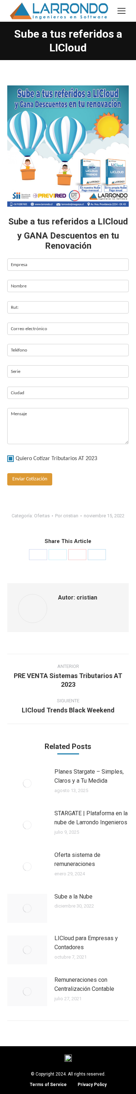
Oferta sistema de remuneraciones (77, 859)
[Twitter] (58, 554)
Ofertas (42, 515)
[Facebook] (38, 554)
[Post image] (27, 783)
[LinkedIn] (97, 554)
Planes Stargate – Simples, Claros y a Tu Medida (89, 776)
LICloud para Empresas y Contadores (86, 943)
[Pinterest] (77, 554)
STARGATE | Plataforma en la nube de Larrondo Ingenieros (91, 818)
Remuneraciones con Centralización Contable (84, 984)
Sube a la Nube (73, 896)
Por (66, 515)
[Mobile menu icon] (121, 11)
